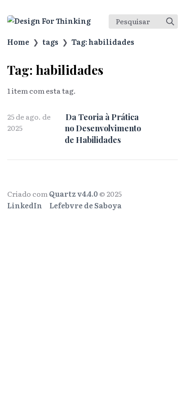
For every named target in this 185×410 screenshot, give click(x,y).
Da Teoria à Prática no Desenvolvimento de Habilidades (103, 128)
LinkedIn (24, 205)
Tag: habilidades (102, 41)
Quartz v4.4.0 (73, 193)
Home (18, 41)
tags (50, 41)
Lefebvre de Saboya (85, 205)
